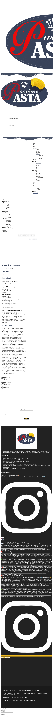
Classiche (26, 239)
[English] (4, 196)
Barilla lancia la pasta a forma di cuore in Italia (15, 458)
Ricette (22, 239)
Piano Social (15, 700)
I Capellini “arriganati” (9, 462)
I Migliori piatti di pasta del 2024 (11, 459)
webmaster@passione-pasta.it (27, 700)
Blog (19, 239)
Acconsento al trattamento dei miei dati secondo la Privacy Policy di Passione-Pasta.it (27, 415)
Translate (11, 717)
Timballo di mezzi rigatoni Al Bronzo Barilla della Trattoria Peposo (19, 464)
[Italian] (3, 196)
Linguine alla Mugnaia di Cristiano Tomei (14, 468)
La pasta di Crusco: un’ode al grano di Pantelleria (16, 461)
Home (16, 239)
